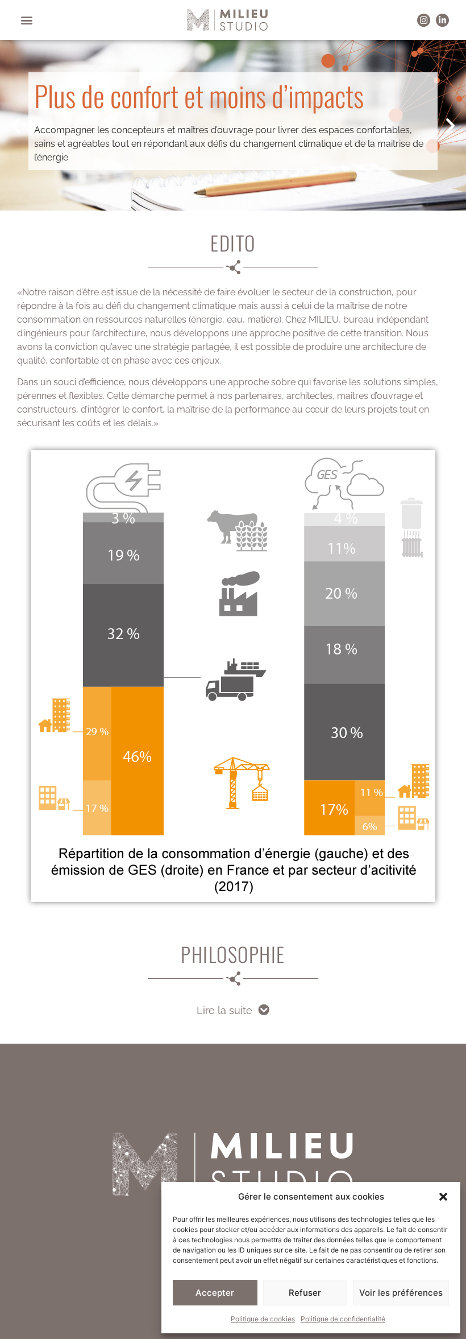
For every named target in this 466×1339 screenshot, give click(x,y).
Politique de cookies (263, 1319)
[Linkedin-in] (442, 20)
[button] (443, 1196)
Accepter (214, 1292)
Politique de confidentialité (343, 1319)
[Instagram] (423, 20)
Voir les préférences (401, 1292)
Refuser (305, 1292)
